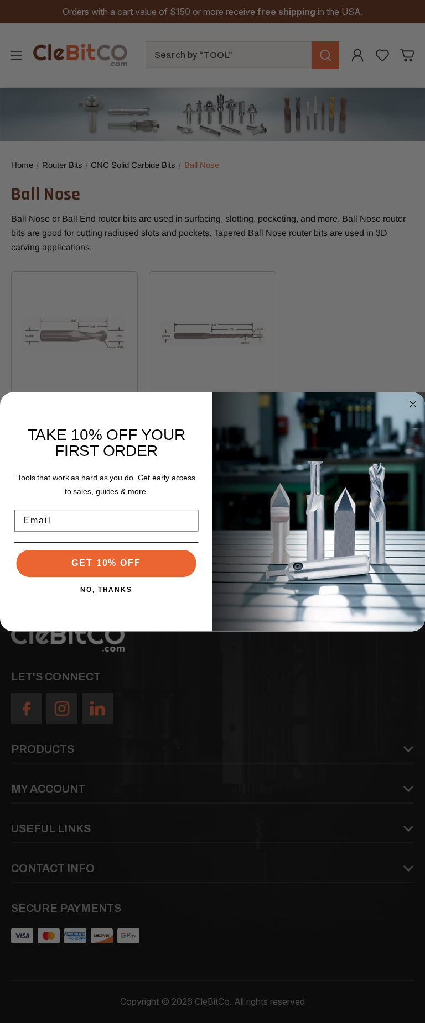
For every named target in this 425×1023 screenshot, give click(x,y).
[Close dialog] (413, 404)
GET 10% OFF (106, 563)
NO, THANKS (106, 589)
